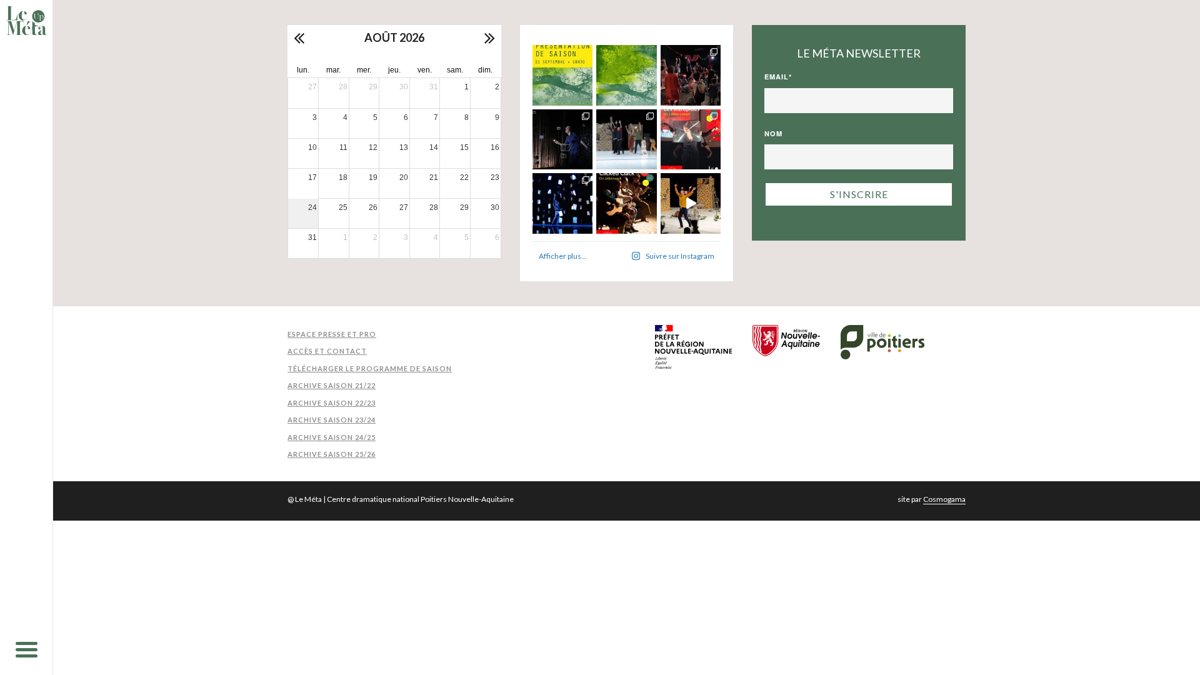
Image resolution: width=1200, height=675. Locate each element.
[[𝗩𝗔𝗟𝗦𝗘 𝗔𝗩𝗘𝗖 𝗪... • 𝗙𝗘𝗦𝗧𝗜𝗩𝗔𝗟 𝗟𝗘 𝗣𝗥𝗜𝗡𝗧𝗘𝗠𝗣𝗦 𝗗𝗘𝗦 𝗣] (626, 139)
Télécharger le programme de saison (370, 368)
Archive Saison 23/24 (332, 420)
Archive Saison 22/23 (332, 403)
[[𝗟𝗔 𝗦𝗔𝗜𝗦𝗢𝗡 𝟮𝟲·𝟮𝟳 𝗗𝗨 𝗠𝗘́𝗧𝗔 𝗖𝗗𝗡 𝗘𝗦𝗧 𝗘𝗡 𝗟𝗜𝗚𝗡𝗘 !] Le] (626, 75)
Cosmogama (944, 499)
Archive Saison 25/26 (332, 454)
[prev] (300, 37)
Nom (773, 133)
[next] (488, 37)
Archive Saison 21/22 (332, 385)
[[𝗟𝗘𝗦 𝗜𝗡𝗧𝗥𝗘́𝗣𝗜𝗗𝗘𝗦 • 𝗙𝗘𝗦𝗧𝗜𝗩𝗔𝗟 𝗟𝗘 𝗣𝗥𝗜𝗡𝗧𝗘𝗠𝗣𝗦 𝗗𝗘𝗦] (691, 139)
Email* (778, 76)
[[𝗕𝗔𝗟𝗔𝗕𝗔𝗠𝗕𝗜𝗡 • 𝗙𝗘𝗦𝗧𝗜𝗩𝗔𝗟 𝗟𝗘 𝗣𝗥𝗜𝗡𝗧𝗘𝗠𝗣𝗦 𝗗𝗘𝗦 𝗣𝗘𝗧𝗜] (691, 75)
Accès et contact (327, 351)
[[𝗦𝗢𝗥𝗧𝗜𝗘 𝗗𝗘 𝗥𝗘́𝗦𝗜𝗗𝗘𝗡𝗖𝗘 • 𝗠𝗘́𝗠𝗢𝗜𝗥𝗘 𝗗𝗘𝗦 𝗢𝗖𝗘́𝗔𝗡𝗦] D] (562, 203)
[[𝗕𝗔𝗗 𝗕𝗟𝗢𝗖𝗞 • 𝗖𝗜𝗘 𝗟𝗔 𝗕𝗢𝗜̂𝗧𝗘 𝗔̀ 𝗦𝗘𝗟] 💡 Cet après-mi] (562, 139)
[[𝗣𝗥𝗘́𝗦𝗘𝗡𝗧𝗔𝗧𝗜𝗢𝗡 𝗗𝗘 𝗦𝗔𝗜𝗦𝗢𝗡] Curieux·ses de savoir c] (562, 75)
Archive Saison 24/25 (332, 437)
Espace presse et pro (332, 334)
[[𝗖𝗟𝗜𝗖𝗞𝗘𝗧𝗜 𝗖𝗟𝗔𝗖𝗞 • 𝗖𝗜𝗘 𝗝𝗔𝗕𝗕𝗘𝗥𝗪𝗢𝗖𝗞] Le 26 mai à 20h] (626, 203)
